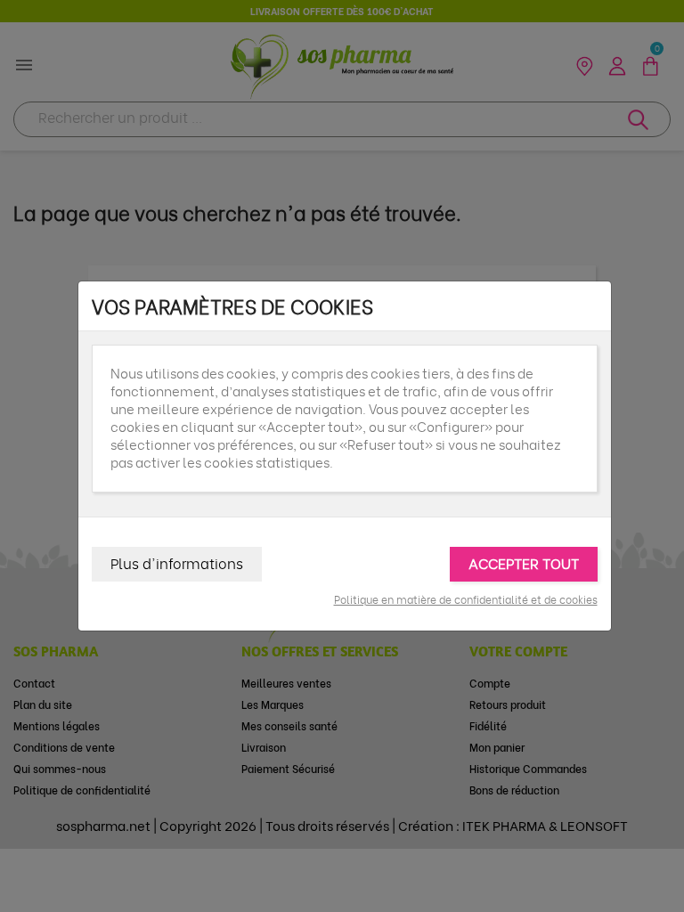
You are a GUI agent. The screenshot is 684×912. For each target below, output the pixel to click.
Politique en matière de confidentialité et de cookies (466, 599)
